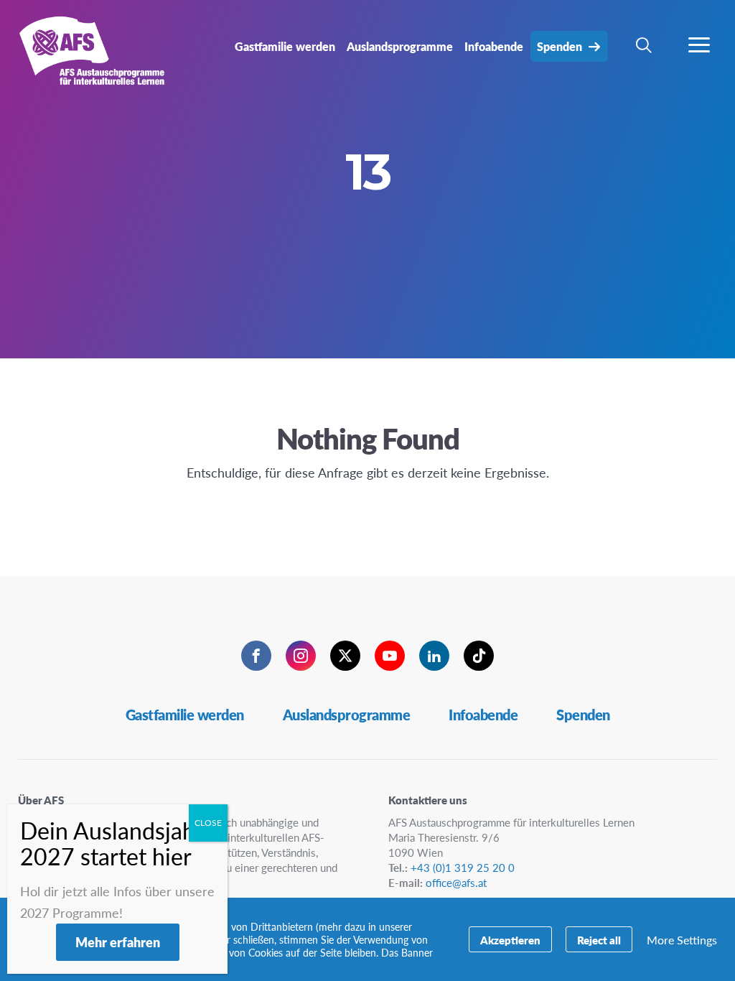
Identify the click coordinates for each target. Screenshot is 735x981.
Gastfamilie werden (185, 715)
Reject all (599, 939)
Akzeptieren (510, 939)
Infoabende (483, 715)
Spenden (583, 715)
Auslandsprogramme (347, 715)
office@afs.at (456, 882)
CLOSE (208, 823)
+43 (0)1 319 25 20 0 (463, 867)
